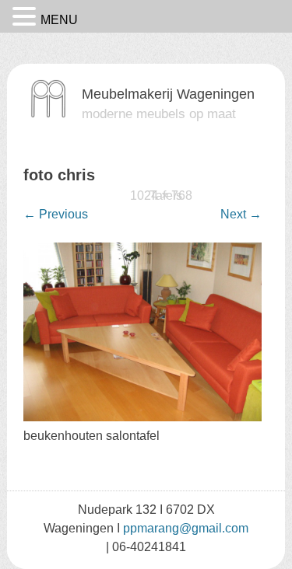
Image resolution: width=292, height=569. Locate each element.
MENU (59, 19)
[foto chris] (142, 417)
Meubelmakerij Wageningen (168, 94)
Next (241, 214)
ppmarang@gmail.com (185, 528)
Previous (55, 214)
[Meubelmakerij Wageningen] (48, 113)
